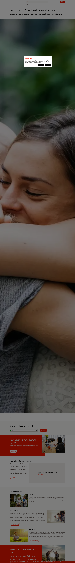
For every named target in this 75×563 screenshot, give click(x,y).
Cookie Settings (27, 64)
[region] (38, 61)
